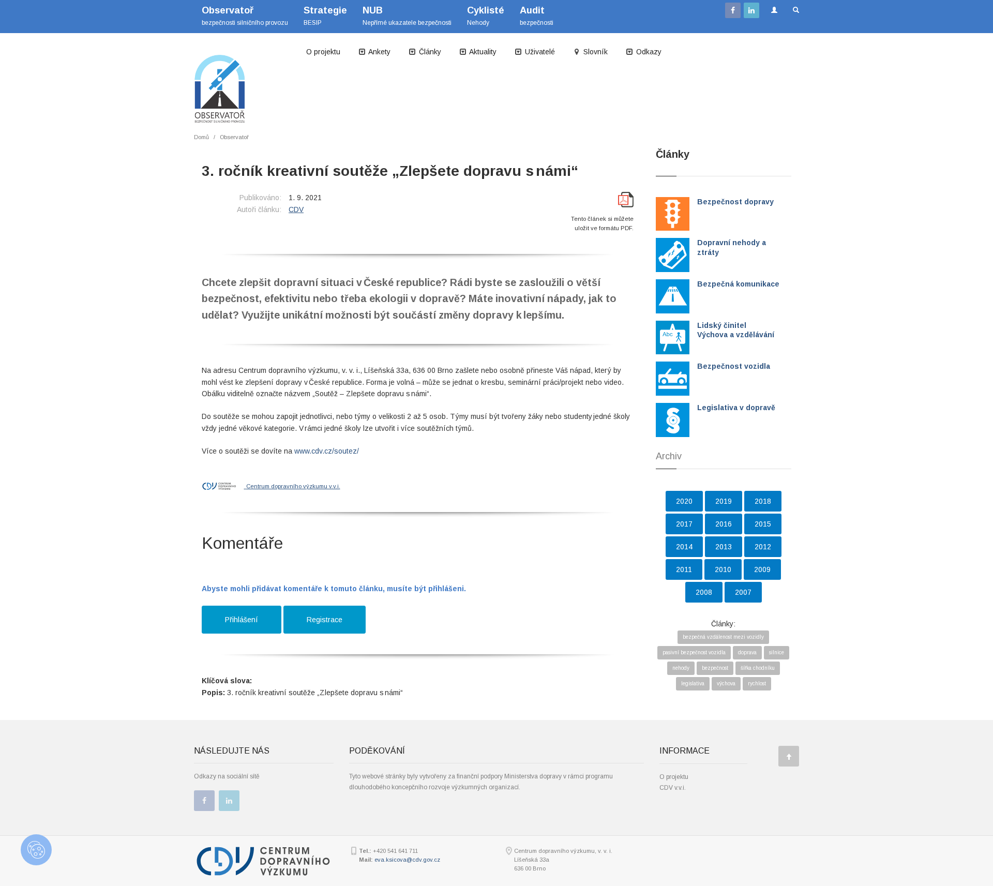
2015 (763, 524)
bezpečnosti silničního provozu (245, 15)
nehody (680, 668)
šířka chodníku (758, 668)
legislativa (692, 683)
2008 (704, 592)
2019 (723, 501)
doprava (747, 652)
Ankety (378, 52)
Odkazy (647, 52)
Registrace (324, 619)
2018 (763, 501)
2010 (723, 569)
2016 (723, 524)
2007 (743, 592)
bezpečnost (715, 668)
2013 (723, 547)
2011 (684, 569)
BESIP (325, 15)
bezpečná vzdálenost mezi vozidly (723, 637)
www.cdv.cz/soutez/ (326, 451)
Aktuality (482, 52)
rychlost (757, 683)
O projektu (323, 52)
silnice (776, 652)
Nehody (485, 15)
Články (429, 52)
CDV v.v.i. (672, 787)
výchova (726, 683)
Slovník (594, 52)
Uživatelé (539, 52)
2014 (684, 547)
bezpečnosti (536, 15)
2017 (684, 524)
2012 (763, 547)
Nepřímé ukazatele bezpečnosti (407, 15)
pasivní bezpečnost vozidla (694, 652)
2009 (762, 569)
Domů (201, 137)
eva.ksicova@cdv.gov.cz (407, 860)
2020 (684, 501)
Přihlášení (241, 619)
